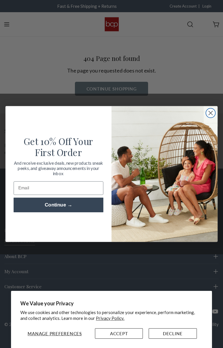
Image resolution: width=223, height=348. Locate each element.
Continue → (58, 205)
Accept (119, 333)
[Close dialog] (210, 113)
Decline (173, 333)
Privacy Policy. (110, 318)
